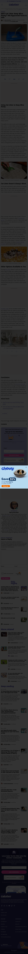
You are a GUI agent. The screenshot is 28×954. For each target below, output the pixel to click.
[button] (26, 467)
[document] (14, 477)
